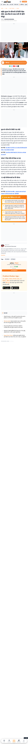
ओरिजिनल (22, 4)
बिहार (8, 4)
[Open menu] (2, 2)
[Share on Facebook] (12, 66)
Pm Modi (7, 259)
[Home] (7, 2)
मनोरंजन (11, 279)
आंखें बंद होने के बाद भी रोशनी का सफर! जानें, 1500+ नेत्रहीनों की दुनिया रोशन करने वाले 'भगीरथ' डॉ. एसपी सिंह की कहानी (15, 218)
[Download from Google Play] (6, 288)
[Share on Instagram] (16, 66)
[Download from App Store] (15, 288)
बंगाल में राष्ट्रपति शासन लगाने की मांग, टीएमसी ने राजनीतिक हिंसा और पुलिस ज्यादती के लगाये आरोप (13, 326)
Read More (3, 255)
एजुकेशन (26, 4)
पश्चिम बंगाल (16, 4)
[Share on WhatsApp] (10, 66)
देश (3, 279)
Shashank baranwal (9, 19)
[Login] (14, 741)
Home (2, 8)
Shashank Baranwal (11, 246)
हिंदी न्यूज (8, 282)
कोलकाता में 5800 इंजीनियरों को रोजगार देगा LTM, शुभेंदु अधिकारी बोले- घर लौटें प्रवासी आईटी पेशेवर (14, 331)
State (6, 8)
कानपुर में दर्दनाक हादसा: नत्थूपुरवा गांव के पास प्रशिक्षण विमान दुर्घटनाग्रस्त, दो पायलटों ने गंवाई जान (15, 212)
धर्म (20, 279)
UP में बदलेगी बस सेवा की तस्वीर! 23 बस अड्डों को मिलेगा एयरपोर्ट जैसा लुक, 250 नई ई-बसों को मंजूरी (14, 201)
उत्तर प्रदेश (11, 4)
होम (1, 4)
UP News (13, 259)
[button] (14, 50)
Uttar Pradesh (11, 8)
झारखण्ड (4, 4)
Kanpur (17, 8)
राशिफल (8, 280)
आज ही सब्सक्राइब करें (14, 270)
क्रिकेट (4, 280)
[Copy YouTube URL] (14, 66)
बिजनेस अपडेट (16, 279)
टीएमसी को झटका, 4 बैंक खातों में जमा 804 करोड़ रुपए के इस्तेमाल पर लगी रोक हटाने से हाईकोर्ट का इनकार (14, 317)
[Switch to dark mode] (20, 2)
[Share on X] (18, 66)
